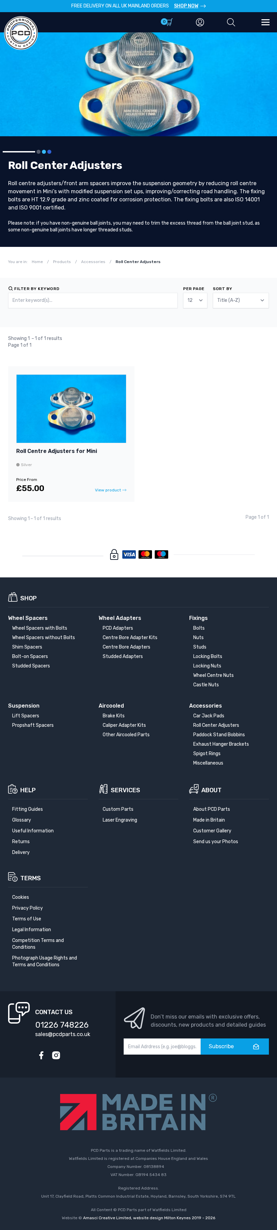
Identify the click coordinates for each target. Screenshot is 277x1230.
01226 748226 (62, 1025)
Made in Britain (209, 820)
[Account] (200, 22)
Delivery (21, 852)
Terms (30, 878)
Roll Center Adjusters (216, 725)
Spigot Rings (207, 753)
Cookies (20, 897)
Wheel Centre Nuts (213, 675)
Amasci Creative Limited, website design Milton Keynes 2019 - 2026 (149, 1217)
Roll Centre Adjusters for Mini (56, 451)
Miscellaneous (208, 763)
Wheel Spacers (28, 618)
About (211, 790)
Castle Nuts (206, 685)
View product (108, 490)
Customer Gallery (212, 831)
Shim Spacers (27, 647)
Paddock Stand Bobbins (219, 735)
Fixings (198, 618)
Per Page (194, 288)
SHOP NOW (186, 6)
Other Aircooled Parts (126, 735)
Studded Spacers (31, 666)
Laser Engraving (120, 820)
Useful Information (33, 831)
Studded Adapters (123, 656)
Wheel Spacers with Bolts (39, 628)
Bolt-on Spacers (30, 656)
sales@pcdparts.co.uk (62, 1034)
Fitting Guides (27, 809)
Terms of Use (26, 919)
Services (125, 790)
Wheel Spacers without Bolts (43, 637)
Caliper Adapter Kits (124, 725)
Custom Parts (118, 809)
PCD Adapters (118, 628)
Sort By (222, 288)
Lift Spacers (25, 716)
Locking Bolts (207, 656)
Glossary (21, 820)
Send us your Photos (215, 842)
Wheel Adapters (120, 618)
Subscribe (221, 1046)
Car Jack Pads (208, 716)
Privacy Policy (27, 908)
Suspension (24, 706)
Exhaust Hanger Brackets (221, 744)
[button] (231, 22)
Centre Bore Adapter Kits (130, 637)
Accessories (205, 706)
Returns (21, 842)
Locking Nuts (207, 666)
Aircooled (111, 706)
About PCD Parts (211, 809)
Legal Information (31, 930)
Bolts (199, 628)
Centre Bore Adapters (126, 647)
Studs (199, 647)
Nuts (198, 637)
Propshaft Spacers (33, 725)
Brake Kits (114, 716)
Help (28, 790)
